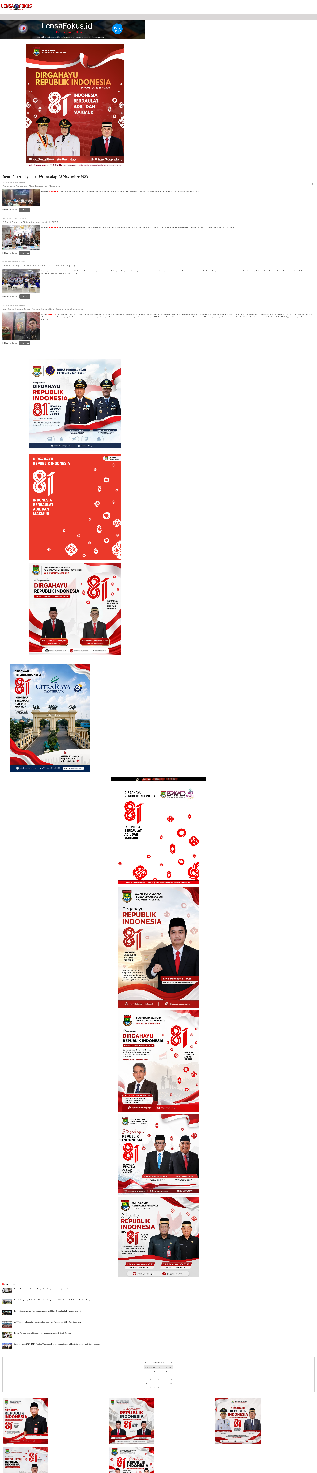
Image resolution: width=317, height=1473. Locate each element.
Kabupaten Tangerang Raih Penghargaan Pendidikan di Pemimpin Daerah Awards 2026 (48, 1311)
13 (146, 1380)
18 (167, 1380)
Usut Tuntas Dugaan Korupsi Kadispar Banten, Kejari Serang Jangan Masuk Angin (43, 309)
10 (163, 1376)
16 (158, 1380)
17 (163, 1380)
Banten (14, 210)
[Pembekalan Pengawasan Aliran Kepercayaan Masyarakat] (21, 198)
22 (154, 1385)
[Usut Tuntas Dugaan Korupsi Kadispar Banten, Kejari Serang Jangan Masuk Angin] (21, 326)
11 (167, 1376)
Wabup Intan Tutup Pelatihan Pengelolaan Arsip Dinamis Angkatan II (41, 1289)
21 (150, 1385)
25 (167, 1385)
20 (146, 1385)
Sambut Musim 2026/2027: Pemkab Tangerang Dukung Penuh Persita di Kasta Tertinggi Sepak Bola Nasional (57, 1344)
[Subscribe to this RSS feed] (313, 184)
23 (158, 1385)
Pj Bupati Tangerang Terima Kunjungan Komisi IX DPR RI (30, 222)
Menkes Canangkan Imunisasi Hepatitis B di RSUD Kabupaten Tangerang (39, 266)
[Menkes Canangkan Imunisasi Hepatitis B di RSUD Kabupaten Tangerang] (21, 281)
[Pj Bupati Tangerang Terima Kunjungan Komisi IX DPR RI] (21, 237)
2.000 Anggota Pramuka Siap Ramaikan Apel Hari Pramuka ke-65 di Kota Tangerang (47, 1322)
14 (150, 1380)
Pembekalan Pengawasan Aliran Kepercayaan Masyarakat (31, 186)
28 (150, 1389)
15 (154, 1380)
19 (171, 1380)
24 (163, 1385)
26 (171, 1385)
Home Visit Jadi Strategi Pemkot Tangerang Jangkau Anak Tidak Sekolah (42, 1333)
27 (146, 1389)
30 (158, 1389)
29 (154, 1389)
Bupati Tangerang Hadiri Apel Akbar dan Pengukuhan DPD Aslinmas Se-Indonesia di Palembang (52, 1300)
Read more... (24, 210)
